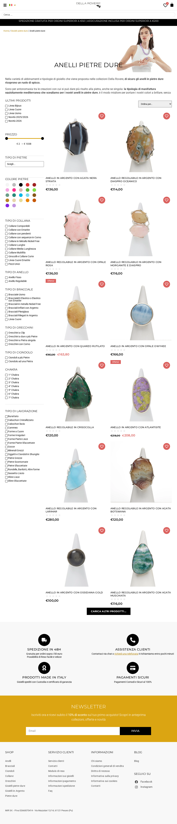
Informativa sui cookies (104, 781)
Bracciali (10, 766)
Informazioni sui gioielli (61, 776)
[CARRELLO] (172, 5)
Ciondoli (9, 771)
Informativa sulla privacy (105, 776)
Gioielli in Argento (15, 790)
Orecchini (10, 781)
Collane (9, 776)
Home (6, 31)
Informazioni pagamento (62, 781)
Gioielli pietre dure (19, 31)
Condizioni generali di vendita (107, 766)
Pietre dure (11, 795)
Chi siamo (96, 761)
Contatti (52, 766)
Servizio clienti (56, 761)
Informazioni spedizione (61, 785)
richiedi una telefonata (126, 653)
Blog (136, 761)
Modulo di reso (56, 771)
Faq (50, 790)
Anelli (8, 761)
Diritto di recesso (100, 771)
